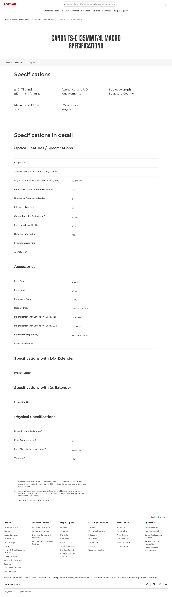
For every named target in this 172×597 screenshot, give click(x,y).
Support (31, 63)
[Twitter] (160, 584)
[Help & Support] (129, 11)
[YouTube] (166, 584)
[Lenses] (70, 11)
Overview (7, 63)
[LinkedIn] (154, 584)
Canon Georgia (11, 584)
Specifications (19, 63)
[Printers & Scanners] (91, 11)
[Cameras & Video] (60, 11)
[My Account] (166, 5)
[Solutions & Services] (112, 11)
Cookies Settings (149, 577)
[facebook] (147, 584)
